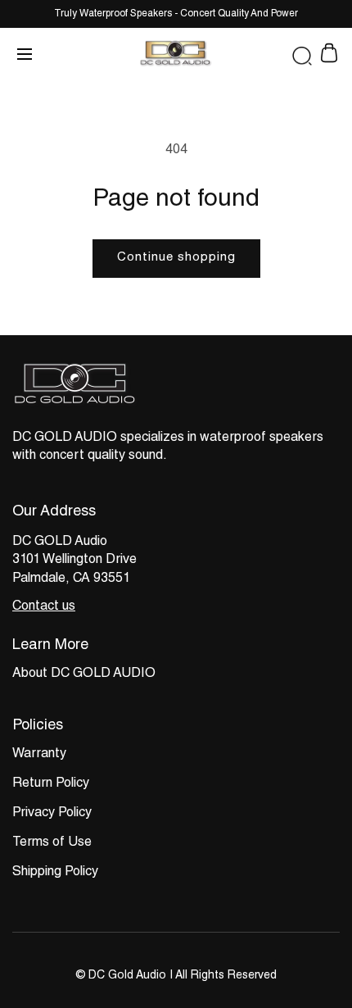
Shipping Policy (55, 872)
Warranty (39, 754)
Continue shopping (176, 258)
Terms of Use (52, 843)
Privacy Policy (52, 813)
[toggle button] (24, 55)
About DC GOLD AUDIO (84, 674)
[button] (302, 56)
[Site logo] (176, 56)
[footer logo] (76, 405)
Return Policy (50, 784)
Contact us (43, 607)
